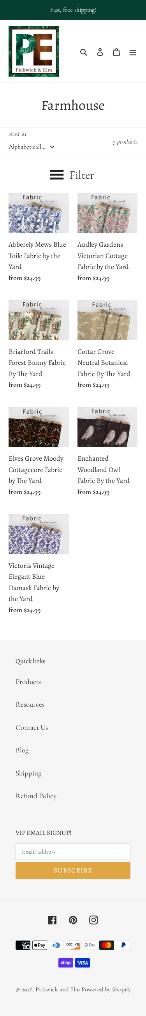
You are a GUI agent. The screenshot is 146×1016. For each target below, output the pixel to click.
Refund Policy (36, 795)
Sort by (18, 134)
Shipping (28, 772)
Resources (30, 704)
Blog (22, 749)
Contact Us (32, 727)
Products (28, 681)
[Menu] (133, 51)
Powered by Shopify (106, 989)
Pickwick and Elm (57, 989)
